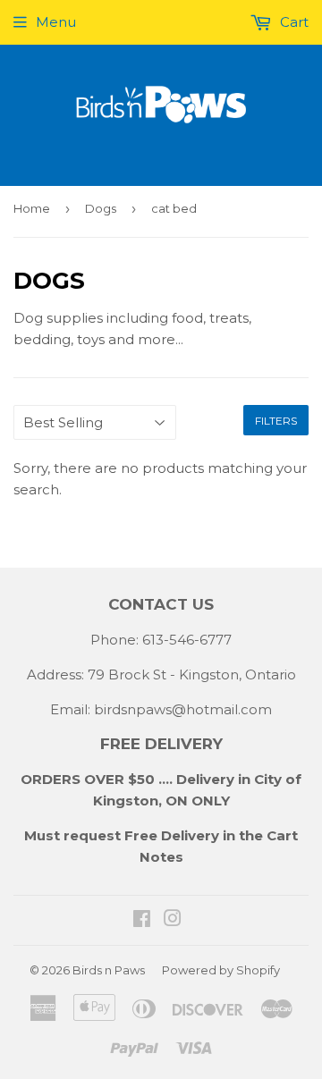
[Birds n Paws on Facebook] (141, 920)
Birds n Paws (108, 970)
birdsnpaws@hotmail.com (183, 709)
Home (31, 208)
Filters (276, 420)
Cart (292, 21)
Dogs (100, 208)
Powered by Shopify (221, 970)
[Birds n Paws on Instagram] (173, 920)
